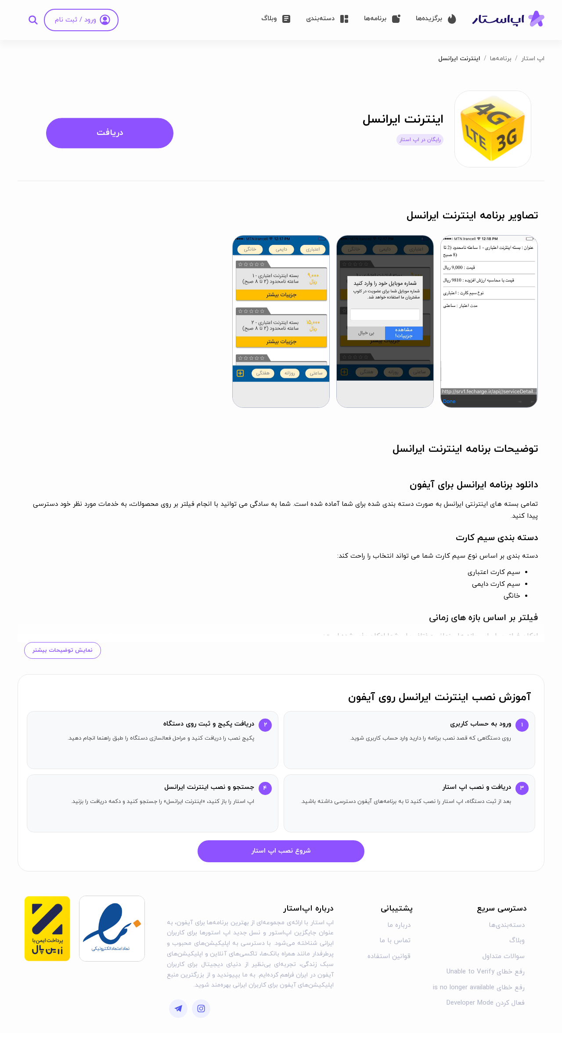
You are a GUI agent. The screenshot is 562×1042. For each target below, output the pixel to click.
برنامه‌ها (501, 58)
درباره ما (399, 925)
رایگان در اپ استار (420, 139)
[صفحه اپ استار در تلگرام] (178, 1008)
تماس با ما (395, 940)
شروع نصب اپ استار (281, 851)
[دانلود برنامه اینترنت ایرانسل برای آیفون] (493, 128)
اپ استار (532, 58)
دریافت (110, 133)
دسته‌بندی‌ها (507, 925)
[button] (489, 321)
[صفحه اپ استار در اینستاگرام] (201, 1008)
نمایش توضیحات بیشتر (62, 650)
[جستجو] (33, 20)
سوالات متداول (504, 956)
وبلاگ (517, 940)
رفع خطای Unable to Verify (486, 972)
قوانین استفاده (389, 956)
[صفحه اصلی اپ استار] (508, 19)
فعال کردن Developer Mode (486, 1003)
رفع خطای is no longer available (479, 987)
